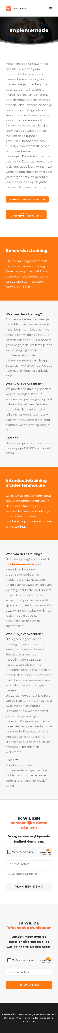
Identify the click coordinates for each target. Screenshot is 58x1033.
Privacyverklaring (25, 1018)
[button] (51, 8)
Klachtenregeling (44, 1018)
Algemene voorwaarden (42, 1014)
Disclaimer (9, 1018)
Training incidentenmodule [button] (24, 214)
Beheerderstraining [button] (25, 199)
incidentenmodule (20, 564)
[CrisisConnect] (16, 8)
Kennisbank (29, 1021)
